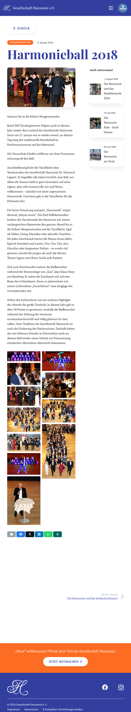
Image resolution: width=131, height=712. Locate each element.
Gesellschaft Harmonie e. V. (31, 704)
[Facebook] (105, 687)
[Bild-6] (23, 396)
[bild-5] (58, 411)
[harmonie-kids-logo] (123, 8)
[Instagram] (121, 687)
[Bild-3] (58, 451)
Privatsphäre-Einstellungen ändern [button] (63, 709)
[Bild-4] (23, 420)
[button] (110, 8)
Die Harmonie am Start (110, 156)
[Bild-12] (23, 442)
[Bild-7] (58, 385)
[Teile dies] (20, 534)
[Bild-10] (23, 356)
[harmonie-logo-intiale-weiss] (7, 8)
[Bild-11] (23, 464)
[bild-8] (23, 374)
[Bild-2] (23, 501)
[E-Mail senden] (11, 534)
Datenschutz (31, 709)
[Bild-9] (58, 361)
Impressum (13, 709)
